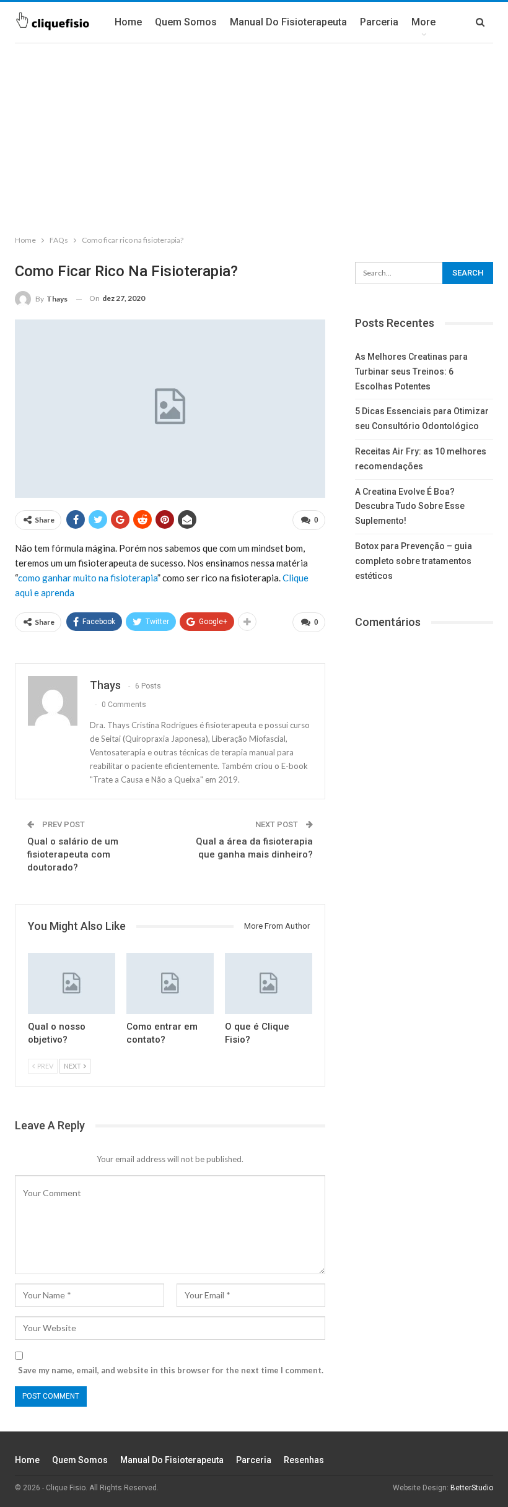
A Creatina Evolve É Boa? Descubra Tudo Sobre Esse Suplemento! (410, 506)
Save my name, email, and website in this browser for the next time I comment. (170, 1370)
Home (128, 22)
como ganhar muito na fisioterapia (87, 577)
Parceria (379, 22)
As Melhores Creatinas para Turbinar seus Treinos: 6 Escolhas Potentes (411, 371)
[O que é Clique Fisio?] (268, 983)
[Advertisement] (254, 136)
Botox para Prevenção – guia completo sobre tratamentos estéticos (413, 561)
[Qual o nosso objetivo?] (71, 983)
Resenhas (304, 1460)
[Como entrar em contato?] (170, 983)
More (423, 22)
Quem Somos (186, 22)
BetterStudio (471, 1487)
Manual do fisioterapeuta (288, 22)
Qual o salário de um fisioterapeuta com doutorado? (72, 854)
